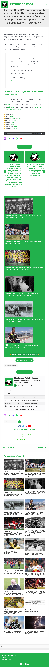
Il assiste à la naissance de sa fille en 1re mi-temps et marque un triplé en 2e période (35, 574)
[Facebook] (21, 664)
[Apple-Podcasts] (6, 138)
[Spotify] (17, 138)
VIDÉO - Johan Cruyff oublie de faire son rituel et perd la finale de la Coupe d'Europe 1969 (35, 592)
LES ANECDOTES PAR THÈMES (24, 360)
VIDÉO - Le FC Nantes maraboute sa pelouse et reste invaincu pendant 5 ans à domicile (13, 495)
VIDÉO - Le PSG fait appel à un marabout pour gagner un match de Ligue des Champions (13, 572)
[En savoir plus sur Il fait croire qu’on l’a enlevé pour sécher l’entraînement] (14, 622)
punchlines (14, 128)
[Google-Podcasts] (9, 138)
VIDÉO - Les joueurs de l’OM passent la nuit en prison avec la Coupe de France (13, 473)
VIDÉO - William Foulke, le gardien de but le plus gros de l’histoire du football (13, 513)
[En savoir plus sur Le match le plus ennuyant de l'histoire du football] (35, 602)
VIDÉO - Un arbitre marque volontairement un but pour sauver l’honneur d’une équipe (13, 593)
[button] (19, 421)
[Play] (5, 134)
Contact (4, 657)
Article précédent (7, 448)
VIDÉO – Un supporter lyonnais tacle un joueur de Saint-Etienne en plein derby (34, 513)
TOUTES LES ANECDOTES (24, 147)
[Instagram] (26, 664)
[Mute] (37, 134)
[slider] (19, 133)
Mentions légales (6, 659)
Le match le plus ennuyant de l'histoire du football (34, 610)
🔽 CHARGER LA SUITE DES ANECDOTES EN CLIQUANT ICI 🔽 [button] (24, 354)
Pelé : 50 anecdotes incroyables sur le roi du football (11, 552)
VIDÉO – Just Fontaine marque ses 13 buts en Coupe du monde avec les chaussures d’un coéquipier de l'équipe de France (35, 532)
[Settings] (44, 134)
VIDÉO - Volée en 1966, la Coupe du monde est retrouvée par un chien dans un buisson (35, 492)
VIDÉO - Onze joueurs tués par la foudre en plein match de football (34, 632)
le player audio (37, 107)
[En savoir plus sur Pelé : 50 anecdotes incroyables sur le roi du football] (14, 543)
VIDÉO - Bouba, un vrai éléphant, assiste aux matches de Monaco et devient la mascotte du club (13, 611)
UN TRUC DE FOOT (21, 4)
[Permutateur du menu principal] (46, 4)
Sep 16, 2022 (14, 80)
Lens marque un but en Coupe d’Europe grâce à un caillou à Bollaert (27, 397)
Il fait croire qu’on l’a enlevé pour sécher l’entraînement (12, 631)
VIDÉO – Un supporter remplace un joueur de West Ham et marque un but (35, 475)
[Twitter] (23, 664)
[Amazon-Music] (13, 138)
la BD (13, 114)
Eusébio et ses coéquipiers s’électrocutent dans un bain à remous (34, 554)
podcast (8, 104)
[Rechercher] (19, 421)
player (20, 118)
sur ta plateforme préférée (13, 110)
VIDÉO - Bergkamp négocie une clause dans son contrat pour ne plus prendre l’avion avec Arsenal (13, 534)
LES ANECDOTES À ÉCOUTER (24, 372)
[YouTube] (21, 138)
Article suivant (42, 448)
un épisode (10, 107)
